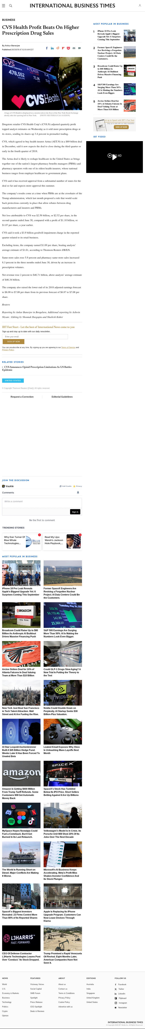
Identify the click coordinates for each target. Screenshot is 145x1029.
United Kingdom (93, 998)
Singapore (91, 993)
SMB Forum (35, 993)
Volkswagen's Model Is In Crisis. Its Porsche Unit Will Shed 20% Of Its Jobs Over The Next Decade (62, 834)
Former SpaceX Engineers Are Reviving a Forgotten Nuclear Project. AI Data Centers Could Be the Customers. (110, 53)
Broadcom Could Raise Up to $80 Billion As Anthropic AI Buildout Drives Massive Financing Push (20, 633)
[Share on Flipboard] (63, 48)
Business (6, 998)
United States (92, 1002)
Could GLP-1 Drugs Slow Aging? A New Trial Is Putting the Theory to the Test (62, 672)
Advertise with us (65, 1007)
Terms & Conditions (66, 993)
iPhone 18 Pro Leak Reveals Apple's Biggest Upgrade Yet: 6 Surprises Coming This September (20, 591)
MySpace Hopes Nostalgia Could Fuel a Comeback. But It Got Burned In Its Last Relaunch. (20, 834)
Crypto (5, 1011)
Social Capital (36, 989)
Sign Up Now (121, 127)
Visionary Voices (37, 984)
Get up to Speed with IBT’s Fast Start (119, 120)
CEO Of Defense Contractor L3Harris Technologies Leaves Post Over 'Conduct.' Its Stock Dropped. (21, 956)
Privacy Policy (8, 350)
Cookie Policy (64, 1002)
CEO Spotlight (36, 1007)
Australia (90, 984)
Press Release (36, 1002)
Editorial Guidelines (62, 397)
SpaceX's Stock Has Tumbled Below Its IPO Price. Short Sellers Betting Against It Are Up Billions (61, 792)
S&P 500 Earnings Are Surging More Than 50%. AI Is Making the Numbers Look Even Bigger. (61, 633)
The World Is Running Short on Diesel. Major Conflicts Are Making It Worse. (20, 872)
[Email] (73, 48)
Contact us (62, 989)
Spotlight (34, 998)
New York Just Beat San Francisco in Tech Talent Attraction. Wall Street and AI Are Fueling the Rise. (20, 711)
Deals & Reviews (37, 1011)
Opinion (5, 1016)
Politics (5, 1007)
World (4, 984)
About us (62, 984)
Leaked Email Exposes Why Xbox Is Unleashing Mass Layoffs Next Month (62, 750)
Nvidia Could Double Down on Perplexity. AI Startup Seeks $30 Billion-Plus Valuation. (61, 711)
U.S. (4, 989)
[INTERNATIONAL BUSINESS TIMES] (72, 6)
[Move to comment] (79, 48)
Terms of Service (68, 347)
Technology (6, 1002)
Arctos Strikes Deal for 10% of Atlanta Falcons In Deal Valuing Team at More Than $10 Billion (19, 672)
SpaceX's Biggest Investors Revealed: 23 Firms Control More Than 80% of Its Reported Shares (19, 914)
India (88, 989)
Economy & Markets (10, 993)
